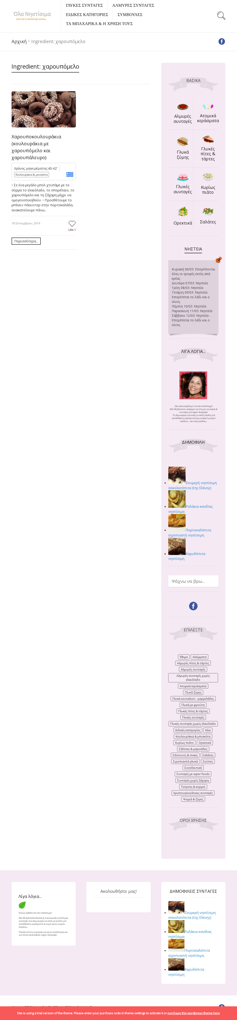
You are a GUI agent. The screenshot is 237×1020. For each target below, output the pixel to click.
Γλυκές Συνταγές (84, 5)
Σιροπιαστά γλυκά (185, 761)
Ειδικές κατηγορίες (187, 730)
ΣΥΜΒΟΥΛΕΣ (130, 14)
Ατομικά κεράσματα (208, 118)
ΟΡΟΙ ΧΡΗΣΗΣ (193, 820)
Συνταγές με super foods (193, 774)
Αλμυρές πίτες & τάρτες (193, 663)
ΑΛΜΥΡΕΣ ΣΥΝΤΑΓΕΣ (133, 5)
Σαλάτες (208, 222)
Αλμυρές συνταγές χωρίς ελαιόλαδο (193, 678)
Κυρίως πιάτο (208, 189)
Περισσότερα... (26, 241)
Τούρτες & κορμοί (193, 787)
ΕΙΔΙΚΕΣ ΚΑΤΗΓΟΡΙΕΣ (87, 14)
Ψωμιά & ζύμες (193, 799)
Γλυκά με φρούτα (193, 705)
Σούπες (208, 761)
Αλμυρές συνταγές (183, 118)
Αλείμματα (199, 657)
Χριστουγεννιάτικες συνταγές (193, 793)
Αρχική (19, 41)
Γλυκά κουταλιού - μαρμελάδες (193, 699)
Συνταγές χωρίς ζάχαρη (193, 780)
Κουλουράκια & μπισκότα (32, 175)
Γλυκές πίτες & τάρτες (208, 154)
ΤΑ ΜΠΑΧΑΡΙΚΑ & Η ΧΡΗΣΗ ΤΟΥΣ (99, 23)
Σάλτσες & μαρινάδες (193, 749)
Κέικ (208, 730)
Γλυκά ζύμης (183, 154)
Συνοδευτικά (193, 768)
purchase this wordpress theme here (194, 1013)
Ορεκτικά (183, 223)
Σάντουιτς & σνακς (185, 755)
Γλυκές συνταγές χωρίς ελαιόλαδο (193, 724)
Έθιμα (184, 657)
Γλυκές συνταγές (183, 189)
